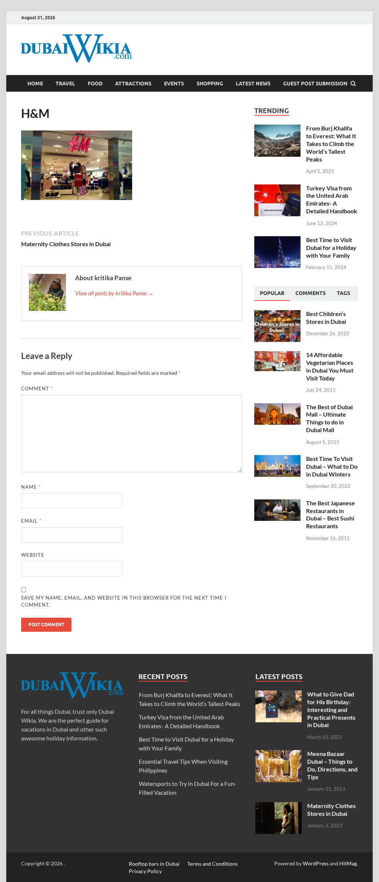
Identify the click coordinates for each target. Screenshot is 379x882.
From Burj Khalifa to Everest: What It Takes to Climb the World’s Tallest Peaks (331, 143)
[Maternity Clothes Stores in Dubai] (278, 806)
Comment (37, 388)
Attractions (133, 83)
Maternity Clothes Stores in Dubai (331, 809)
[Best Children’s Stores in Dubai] (277, 314)
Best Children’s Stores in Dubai (326, 317)
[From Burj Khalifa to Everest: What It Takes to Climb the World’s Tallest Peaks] (277, 128)
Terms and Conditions (212, 863)
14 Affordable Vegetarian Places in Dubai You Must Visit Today (329, 366)
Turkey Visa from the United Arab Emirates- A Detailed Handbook (331, 199)
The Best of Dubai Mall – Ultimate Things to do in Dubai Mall (329, 418)
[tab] (272, 293)
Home (35, 83)
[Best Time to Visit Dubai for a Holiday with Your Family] (277, 240)
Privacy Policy (145, 871)
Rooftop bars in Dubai (154, 863)
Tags (343, 293)
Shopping (210, 83)
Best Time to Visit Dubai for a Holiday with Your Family (331, 247)
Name (31, 487)
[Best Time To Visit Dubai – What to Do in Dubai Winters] (277, 459)
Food (95, 83)
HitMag (348, 863)
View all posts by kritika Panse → (114, 292)
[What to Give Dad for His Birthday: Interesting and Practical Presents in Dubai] (278, 694)
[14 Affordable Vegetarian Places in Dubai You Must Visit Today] (277, 355)
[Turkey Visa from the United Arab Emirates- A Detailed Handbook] (277, 188)
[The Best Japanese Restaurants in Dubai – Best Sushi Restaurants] (277, 503)
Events (174, 83)
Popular (272, 293)
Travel (65, 83)
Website (32, 555)
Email (31, 521)
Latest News (253, 83)
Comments (310, 293)
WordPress (316, 863)
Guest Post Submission (315, 83)
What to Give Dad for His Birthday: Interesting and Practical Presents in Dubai (331, 709)
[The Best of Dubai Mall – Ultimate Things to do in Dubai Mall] (277, 407)
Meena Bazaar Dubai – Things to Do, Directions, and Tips (332, 765)
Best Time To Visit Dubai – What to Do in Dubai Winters (332, 466)
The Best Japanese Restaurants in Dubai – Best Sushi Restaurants (330, 514)
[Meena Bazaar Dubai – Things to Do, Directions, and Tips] (278, 754)
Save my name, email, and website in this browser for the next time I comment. (124, 601)
